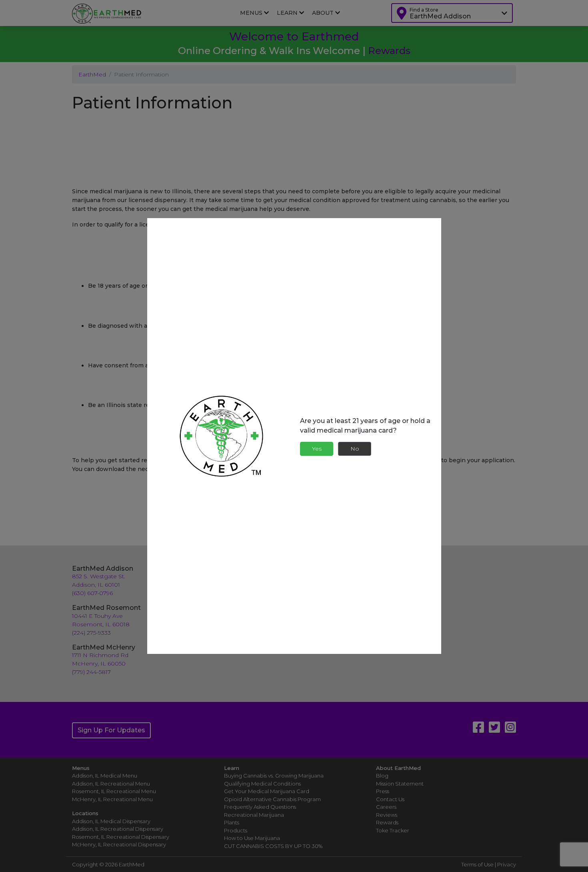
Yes (317, 448)
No (354, 448)
